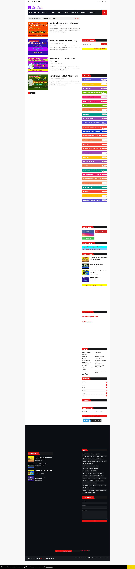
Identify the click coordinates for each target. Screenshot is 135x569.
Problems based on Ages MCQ (63, 40)
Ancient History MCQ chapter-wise (87, 363)
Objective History (93, 183)
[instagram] (105, 1)
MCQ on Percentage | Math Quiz (65, 23)
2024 (95, 393)
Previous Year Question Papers (93, 148)
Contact (38, 1)
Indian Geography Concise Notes (93, 127)
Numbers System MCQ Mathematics (95, 278)
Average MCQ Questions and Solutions (63, 59)
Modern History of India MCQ (93, 178)
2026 (95, 396)
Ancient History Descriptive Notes (94, 93)
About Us (81, 558)
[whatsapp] (100, 1)
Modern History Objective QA (93, 174)
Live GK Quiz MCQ (98, 49)
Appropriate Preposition (96, 264)
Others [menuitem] (91, 12)
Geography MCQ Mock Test (93, 110)
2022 (95, 387)
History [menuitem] (36, 12)
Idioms (93, 166)
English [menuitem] (66, 12)
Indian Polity (93, 140)
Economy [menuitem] (59, 12)
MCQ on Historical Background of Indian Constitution (98, 258)
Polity (96, 354)
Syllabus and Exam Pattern (93, 200)
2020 (95, 382)
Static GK (93, 114)
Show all (77, 18)
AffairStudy (42, 558)
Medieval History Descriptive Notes (94, 123)
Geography (85, 354)
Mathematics (85, 371)
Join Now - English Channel (98, 247)
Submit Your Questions (101, 490)
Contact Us (104, 558)
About (33, 1)
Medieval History (86, 352)
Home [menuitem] (30, 12)
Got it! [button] (131, 567)
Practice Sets (93, 187)
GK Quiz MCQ (93, 88)
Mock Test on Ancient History (93, 135)
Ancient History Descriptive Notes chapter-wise (99, 365)
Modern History (86, 360)
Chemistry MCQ (93, 153)
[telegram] (101, 234)
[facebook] (98, 1)
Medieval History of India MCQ (93, 131)
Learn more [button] (49, 567)
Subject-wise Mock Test (91, 285)
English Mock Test (93, 161)
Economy (93, 157)
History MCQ (98, 352)
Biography (93, 144)
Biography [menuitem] (84, 12)
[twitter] (103, 1)
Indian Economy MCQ (93, 118)
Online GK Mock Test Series (88, 368)
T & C (100, 558)
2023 (95, 390)
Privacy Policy (88, 558)
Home (29, 1)
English (93, 105)
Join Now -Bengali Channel (96, 249)
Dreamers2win (98, 411)
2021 (95, 385)
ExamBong (84, 411)
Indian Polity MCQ (93, 84)
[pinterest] (101, 231)
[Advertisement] (94, 27)
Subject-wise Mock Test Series (100, 361)
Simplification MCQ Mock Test (64, 75)
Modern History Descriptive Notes (94, 170)
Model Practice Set (87, 322)
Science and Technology (93, 196)
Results (93, 191)
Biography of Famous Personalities (87, 373)
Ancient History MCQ (93, 97)
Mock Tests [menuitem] (74, 12)
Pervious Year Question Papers (90, 316)
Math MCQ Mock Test (93, 101)
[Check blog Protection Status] (92, 422)
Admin (52, 25)
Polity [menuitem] (53, 12)
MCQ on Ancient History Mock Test (100, 371)
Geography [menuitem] (45, 12)
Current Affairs (93, 80)
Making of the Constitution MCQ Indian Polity (98, 271)
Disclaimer (94, 558)
